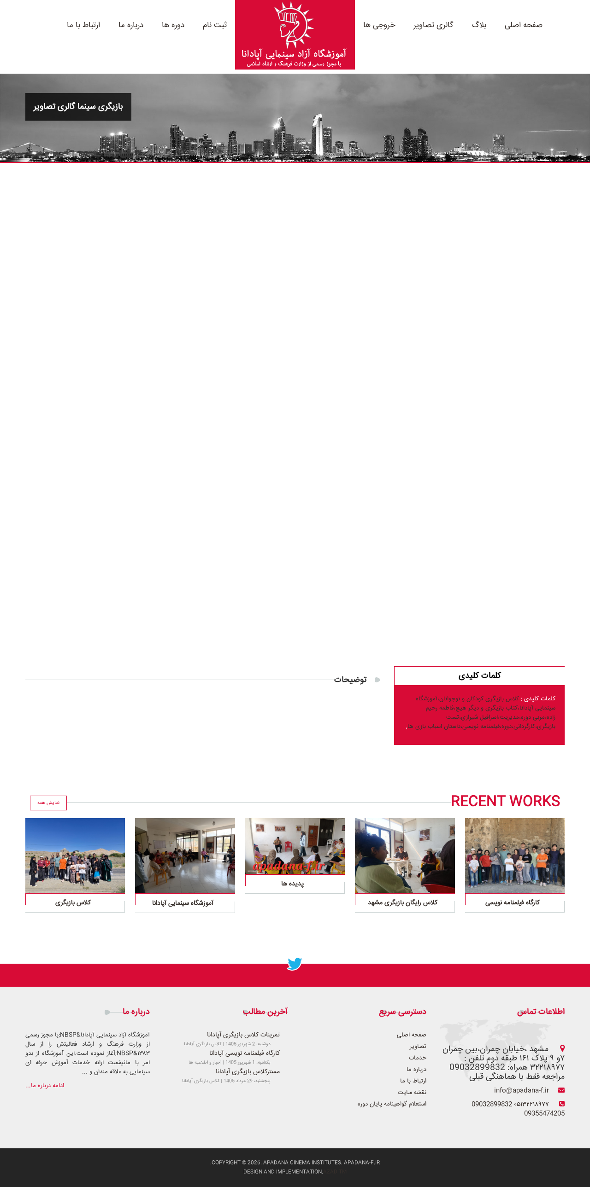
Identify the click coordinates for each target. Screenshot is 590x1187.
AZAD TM (335, 1172)
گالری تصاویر (433, 25)
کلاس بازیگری (73, 903)
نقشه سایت (412, 1092)
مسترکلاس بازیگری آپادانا (248, 1072)
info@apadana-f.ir (521, 1091)
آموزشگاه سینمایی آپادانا (182, 903)
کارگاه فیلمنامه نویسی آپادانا (244, 1053)
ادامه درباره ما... (44, 1085)
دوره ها (173, 25)
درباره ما (130, 25)
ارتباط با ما (83, 25)
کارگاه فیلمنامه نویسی (512, 903)
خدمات (417, 1058)
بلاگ (479, 25)
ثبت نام (215, 25)
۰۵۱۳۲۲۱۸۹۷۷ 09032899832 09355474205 (518, 1109)
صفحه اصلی (524, 25)
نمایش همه (48, 803)
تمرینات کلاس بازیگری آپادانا (243, 1035)
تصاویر (418, 1046)
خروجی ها (379, 25)
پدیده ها (292, 884)
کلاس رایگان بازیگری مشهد (402, 903)
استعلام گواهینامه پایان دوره (392, 1104)
